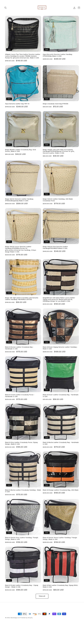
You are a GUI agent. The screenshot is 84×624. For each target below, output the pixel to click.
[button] (5, 8)
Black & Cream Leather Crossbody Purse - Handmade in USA (19, 395)
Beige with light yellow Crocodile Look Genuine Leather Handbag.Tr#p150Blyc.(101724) (21, 298)
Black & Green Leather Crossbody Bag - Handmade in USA (60, 395)
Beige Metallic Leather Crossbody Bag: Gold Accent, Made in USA (20, 150)
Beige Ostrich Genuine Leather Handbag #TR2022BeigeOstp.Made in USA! (19, 199)
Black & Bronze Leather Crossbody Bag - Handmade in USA (19, 348)
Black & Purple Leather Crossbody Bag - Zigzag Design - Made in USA (21, 586)
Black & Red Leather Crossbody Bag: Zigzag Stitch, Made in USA (60, 586)
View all (42, 596)
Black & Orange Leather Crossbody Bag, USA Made (60, 490)
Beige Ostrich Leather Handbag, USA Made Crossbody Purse (58, 199)
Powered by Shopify (26, 617)
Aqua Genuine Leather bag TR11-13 (17, 104)
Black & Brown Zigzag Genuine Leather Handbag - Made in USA (60, 348)
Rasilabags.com (15, 617)
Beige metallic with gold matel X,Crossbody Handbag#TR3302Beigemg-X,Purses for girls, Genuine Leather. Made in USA (59, 151)
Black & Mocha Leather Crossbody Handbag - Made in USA (23, 491)
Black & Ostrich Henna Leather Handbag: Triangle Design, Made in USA (60, 538)
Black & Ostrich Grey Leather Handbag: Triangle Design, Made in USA (21, 538)
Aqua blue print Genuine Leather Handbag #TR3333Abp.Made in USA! (57, 55)
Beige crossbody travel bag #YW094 (55, 104)
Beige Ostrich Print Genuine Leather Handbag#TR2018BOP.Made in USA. (55, 247)
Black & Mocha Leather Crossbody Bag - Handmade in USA (61, 443)
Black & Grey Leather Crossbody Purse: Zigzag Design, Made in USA (21, 443)
